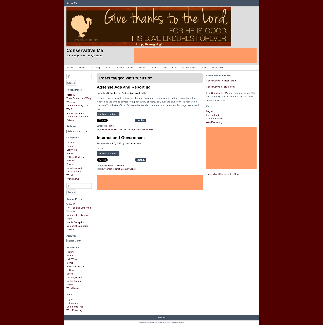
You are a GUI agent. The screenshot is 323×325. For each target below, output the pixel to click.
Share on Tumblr (140, 120)
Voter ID (70, 94)
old (128, 129)
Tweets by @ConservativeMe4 (222, 174)
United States (189, 67)
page (133, 129)
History (70, 67)
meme (108, 67)
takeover (125, 169)
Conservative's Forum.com (220, 86)
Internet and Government (121, 137)
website (149, 129)
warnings (140, 129)
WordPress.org (74, 310)
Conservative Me (84, 50)
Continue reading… (108, 114)
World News (217, 67)
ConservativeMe (138, 93)
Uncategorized (170, 67)
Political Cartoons (125, 67)
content (114, 129)
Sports (154, 67)
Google (122, 129)
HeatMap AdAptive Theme (173, 323)
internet (116, 169)
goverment (107, 169)
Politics (142, 67)
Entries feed (72, 303)
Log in (69, 299)
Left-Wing (95, 67)
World (203, 67)
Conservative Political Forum (221, 80)
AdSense (106, 129)
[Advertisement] (195, 55)
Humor (82, 67)
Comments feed (74, 306)
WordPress (154, 323)
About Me (72, 3)
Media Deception (75, 113)
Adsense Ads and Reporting (124, 87)
